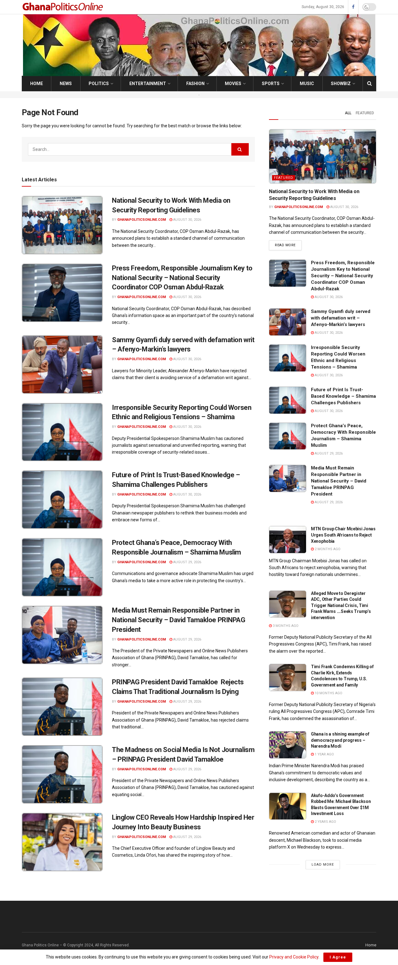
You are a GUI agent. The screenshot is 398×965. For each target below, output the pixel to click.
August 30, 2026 (186, 220)
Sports (271, 83)
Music (307, 83)
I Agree (338, 957)
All (348, 113)
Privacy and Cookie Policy (293, 956)
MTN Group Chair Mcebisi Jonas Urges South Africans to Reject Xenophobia (343, 534)
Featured (365, 113)
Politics (99, 83)
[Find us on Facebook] (353, 7)
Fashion (195, 83)
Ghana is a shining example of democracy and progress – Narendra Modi (340, 740)
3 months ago (285, 626)
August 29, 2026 (186, 562)
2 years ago (325, 822)
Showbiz (341, 83)
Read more (288, 245)
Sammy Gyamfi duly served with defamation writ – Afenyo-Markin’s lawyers (340, 318)
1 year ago (324, 754)
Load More (323, 865)
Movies (233, 83)
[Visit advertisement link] (199, 94)
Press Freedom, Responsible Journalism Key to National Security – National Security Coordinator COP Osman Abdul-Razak (182, 277)
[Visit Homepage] (63, 7)
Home (36, 83)
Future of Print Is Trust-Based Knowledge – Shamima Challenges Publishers (343, 396)
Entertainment (147, 83)
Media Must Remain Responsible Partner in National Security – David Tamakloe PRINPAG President (178, 619)
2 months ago (327, 549)
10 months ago (328, 693)
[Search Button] (369, 83)
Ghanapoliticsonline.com (141, 220)
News (66, 83)
